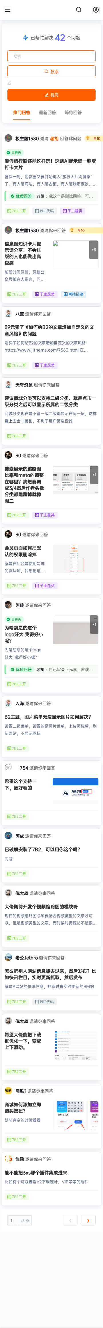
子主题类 (75, 211)
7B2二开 (19, 211)
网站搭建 (75, 294)
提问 (55, 94)
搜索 (55, 71)
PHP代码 (47, 211)
